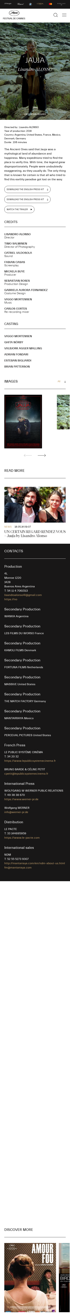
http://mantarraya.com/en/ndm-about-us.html (34, 863)
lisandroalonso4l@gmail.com (23, 595)
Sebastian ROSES (17, 280)
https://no (10, 599)
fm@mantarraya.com (18, 867)
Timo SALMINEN (15, 243)
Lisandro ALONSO (17, 234)
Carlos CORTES (15, 308)
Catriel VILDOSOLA (18, 253)
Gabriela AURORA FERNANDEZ (26, 290)
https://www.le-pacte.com (22, 837)
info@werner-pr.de (16, 812)
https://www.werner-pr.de (21, 799)
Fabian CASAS (14, 262)
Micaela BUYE (14, 271)
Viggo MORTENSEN (18, 299)
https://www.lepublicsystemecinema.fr (30, 760)
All (59, 381)
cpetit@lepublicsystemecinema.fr (26, 773)
